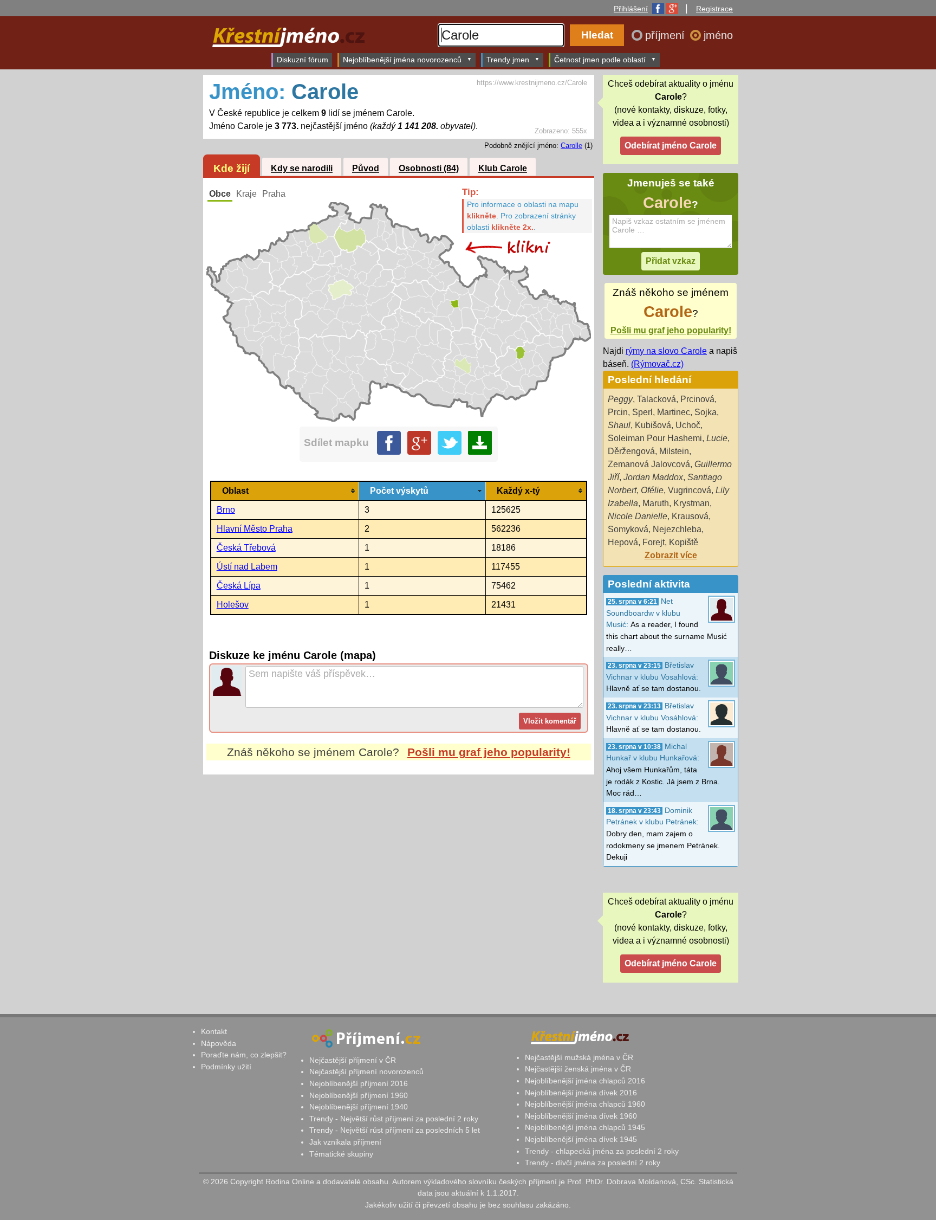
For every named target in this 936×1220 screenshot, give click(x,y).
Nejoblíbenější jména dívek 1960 (581, 1116)
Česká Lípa (239, 585)
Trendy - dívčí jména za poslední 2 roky (592, 1162)
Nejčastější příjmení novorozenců (366, 1071)
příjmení (666, 35)
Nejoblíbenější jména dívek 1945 (581, 1139)
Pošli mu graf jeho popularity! (488, 752)
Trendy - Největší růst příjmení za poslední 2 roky (393, 1118)
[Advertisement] (398, 876)
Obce (220, 193)
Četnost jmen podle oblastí (600, 59)
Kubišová (653, 425)
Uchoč (687, 425)
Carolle (571, 145)
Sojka (705, 412)
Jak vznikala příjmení (345, 1142)
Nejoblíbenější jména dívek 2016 (581, 1092)
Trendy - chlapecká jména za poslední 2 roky (602, 1151)
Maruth (655, 503)
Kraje (246, 193)
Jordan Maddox (653, 477)
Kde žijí (231, 168)
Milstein (674, 451)
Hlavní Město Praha (254, 528)
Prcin (618, 412)
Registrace (714, 8)
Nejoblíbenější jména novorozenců (402, 59)
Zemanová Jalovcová (649, 464)
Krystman (691, 503)
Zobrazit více (671, 555)
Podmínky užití (226, 1066)
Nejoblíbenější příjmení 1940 (358, 1106)
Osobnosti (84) (429, 168)
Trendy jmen (507, 59)
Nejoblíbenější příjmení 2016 (358, 1083)
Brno (226, 509)
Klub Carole (502, 168)
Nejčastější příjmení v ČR (352, 1060)
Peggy (620, 399)
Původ (365, 168)
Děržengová (631, 451)
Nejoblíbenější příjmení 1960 (358, 1095)
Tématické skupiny (341, 1154)
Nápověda (218, 1043)
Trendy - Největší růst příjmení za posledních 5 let (394, 1130)
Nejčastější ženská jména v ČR (578, 1068)
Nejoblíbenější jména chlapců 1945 (585, 1127)
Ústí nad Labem (247, 566)
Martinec (673, 412)
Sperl (642, 412)
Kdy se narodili (302, 168)
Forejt (653, 542)
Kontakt (214, 1031)
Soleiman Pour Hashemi (655, 438)
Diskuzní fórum (302, 59)
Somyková (628, 529)
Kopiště (683, 542)
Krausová (690, 516)
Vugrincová (689, 490)
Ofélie (652, 490)
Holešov (233, 604)
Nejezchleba (677, 529)
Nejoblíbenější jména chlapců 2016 (585, 1080)
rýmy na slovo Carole (666, 351)
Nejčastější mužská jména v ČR (579, 1057)
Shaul (619, 425)
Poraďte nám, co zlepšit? (244, 1054)
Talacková (656, 399)
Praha (273, 193)
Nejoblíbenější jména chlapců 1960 (585, 1104)
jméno (718, 35)
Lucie (716, 438)
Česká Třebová (246, 547)
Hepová (623, 542)
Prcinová (697, 399)
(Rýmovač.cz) (657, 364)
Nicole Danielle (637, 516)
